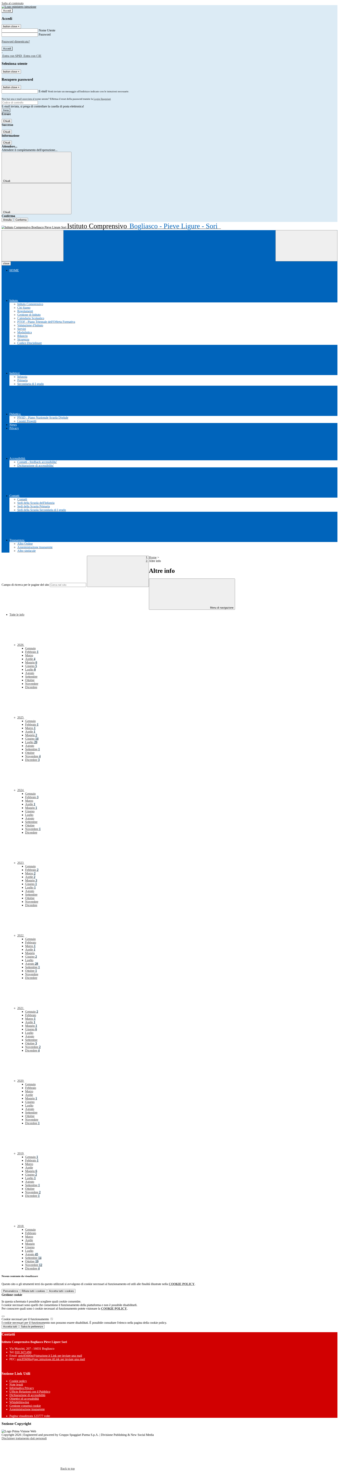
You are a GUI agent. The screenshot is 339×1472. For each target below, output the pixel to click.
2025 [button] (20, 717)
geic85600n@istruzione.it (50, 1355)
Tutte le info (16, 614)
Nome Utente (47, 30)
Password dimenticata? (16, 41)
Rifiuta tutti (33, 1291)
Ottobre (30, 680)
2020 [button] (20, 1080)
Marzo (29, 655)
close (6, 263)
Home (153, 557)
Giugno (31, 666)
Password (45, 34)
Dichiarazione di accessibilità (27, 1395)
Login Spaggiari (102, 98)
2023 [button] (20, 862)
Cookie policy (18, 1381)
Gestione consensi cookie (25, 1405)
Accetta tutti (61, 1291)
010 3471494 (23, 1352)
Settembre (31, 676)
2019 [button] (20, 1153)
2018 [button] (20, 1226)
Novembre (31, 683)
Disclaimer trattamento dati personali (24, 1438)
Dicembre (31, 687)
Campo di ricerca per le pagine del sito (25, 584)
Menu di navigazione (221, 607)
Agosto (29, 673)
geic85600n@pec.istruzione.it (51, 1359)
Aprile (30, 659)
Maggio (31, 662)
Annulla (7, 219)
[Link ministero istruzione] (19, 6)
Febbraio (31, 652)
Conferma (20, 219)
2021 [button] (20, 1008)
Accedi (7, 10)
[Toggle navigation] (33, 245)
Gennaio (30, 648)
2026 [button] (20, 644)
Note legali (16, 1384)
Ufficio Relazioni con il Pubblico (29, 1391)
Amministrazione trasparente (27, 1409)
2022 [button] (20, 935)
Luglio (30, 669)
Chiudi (6, 121)
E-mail (43, 91)
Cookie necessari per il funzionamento (26, 1319)
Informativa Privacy (21, 1388)
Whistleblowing (19, 1402)
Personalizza (10, 1291)
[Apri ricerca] (306, 245)
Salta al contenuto (13, 3)
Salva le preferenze (32, 1326)
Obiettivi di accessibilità (24, 1398)
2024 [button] (20, 790)
